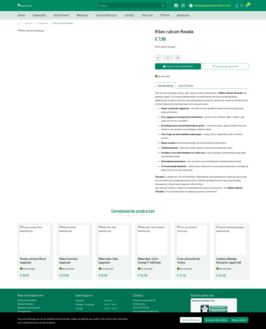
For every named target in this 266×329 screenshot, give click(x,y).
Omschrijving (165, 85)
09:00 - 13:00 (110, 308)
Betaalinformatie (26, 303)
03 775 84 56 (143, 307)
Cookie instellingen (191, 319)
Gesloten (108, 300)
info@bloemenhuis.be (148, 311)
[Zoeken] (163, 5)
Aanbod (29, 23)
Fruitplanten (43, 23)
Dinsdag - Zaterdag (84, 304)
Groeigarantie (24, 311)
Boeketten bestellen (27, 300)
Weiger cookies (239, 319)
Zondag (79, 308)
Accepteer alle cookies (216, 319)
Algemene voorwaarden (29, 307)
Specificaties (185, 85)
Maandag (79, 300)
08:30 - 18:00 (110, 304)
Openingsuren (84, 295)
